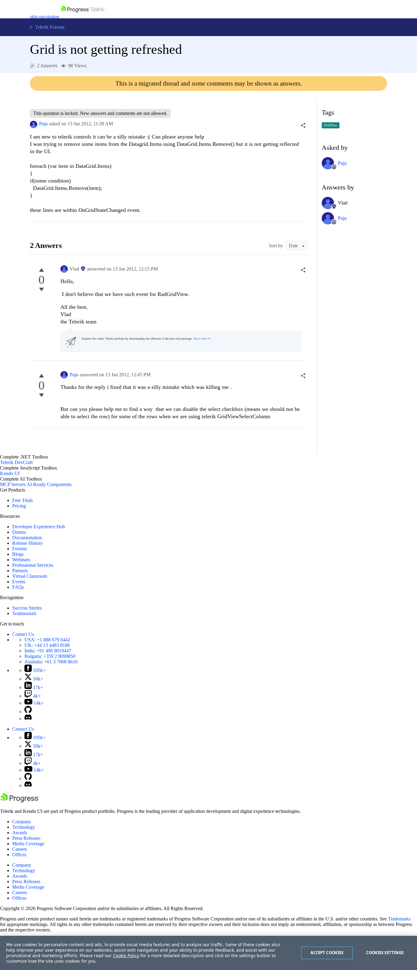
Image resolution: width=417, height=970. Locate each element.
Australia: (51, 661)
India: (47, 650)
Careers (19, 849)
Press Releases (26, 838)
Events (18, 581)
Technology (23, 827)
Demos (19, 532)
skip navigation (44, 16)
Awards (19, 832)
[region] (208, 953)
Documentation (27, 537)
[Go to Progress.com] (20, 800)
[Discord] (28, 718)
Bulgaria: (49, 656)
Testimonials (24, 613)
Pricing (19, 505)
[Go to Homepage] (82, 16)
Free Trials (22, 500)
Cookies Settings (385, 952)
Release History (27, 543)
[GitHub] (28, 711)
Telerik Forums (49, 27)
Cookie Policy (126, 955)
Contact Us (23, 634)
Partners (20, 570)
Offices (19, 854)
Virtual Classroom (29, 576)
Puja (43, 123)
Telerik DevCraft (16, 462)
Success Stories (27, 607)
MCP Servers (13, 484)
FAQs (18, 587)
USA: (47, 639)
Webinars (21, 559)
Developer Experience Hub (38, 526)
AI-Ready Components (49, 484)
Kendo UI (10, 473)
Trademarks (399, 918)
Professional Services (32, 565)
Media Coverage (28, 843)
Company (21, 821)
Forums (19, 548)
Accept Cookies (327, 952)
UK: (47, 645)
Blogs (18, 554)
